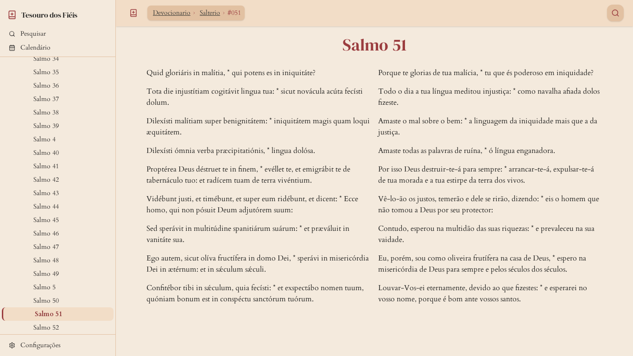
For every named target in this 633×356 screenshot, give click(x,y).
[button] (58, 34)
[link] (57, 13)
